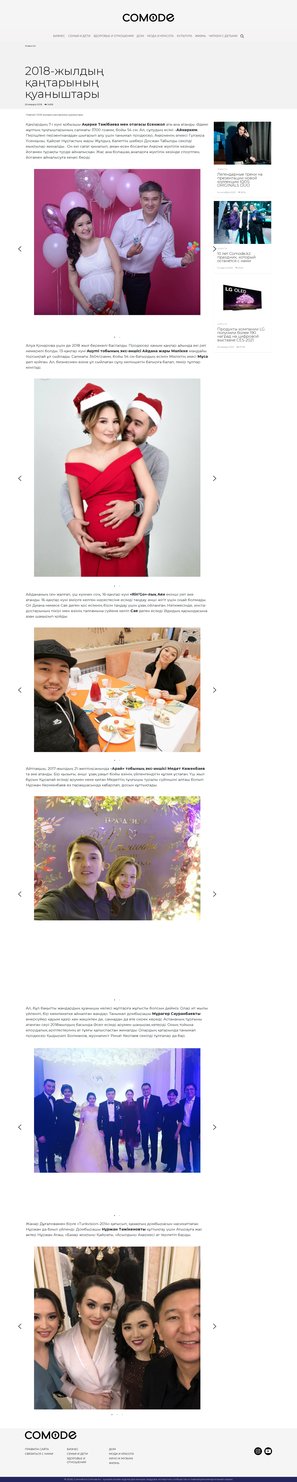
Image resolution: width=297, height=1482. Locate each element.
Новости (30, 45)
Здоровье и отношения (114, 36)
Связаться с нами (39, 1453)
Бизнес (59, 36)
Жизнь (200, 36)
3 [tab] (122, 1414)
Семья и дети (79, 36)
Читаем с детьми (223, 36)
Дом (140, 36)
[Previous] (19, 248)
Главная (30, 114)
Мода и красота (160, 36)
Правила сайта (37, 1449)
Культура (184, 36)
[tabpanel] (117, 241)
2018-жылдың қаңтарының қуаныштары (60, 114)
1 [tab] (114, 337)
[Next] (214, 248)
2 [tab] (120, 337)
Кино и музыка (121, 1458)
